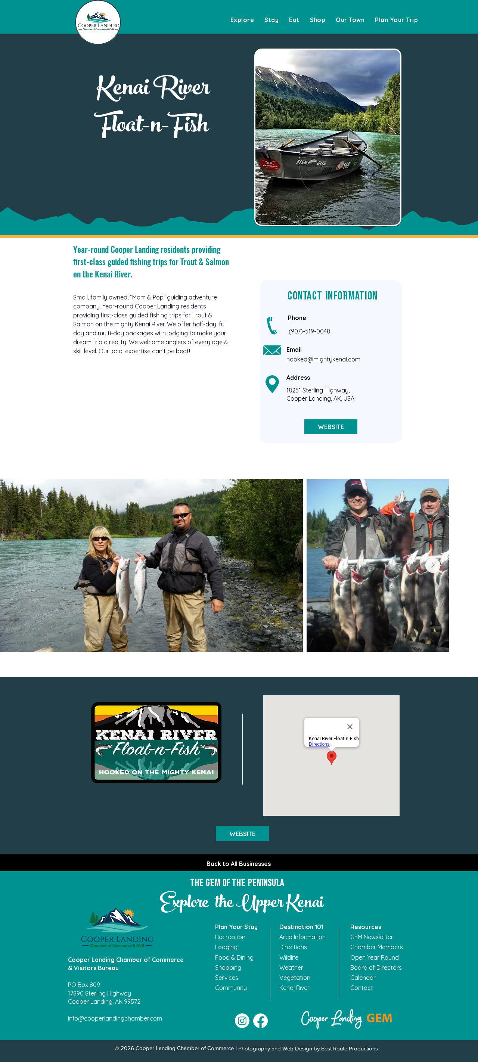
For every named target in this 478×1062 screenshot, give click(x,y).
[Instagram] (242, 1020)
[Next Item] (432, 565)
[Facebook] (260, 1020)
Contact (361, 987)
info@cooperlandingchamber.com (115, 1018)
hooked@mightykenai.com (323, 359)
